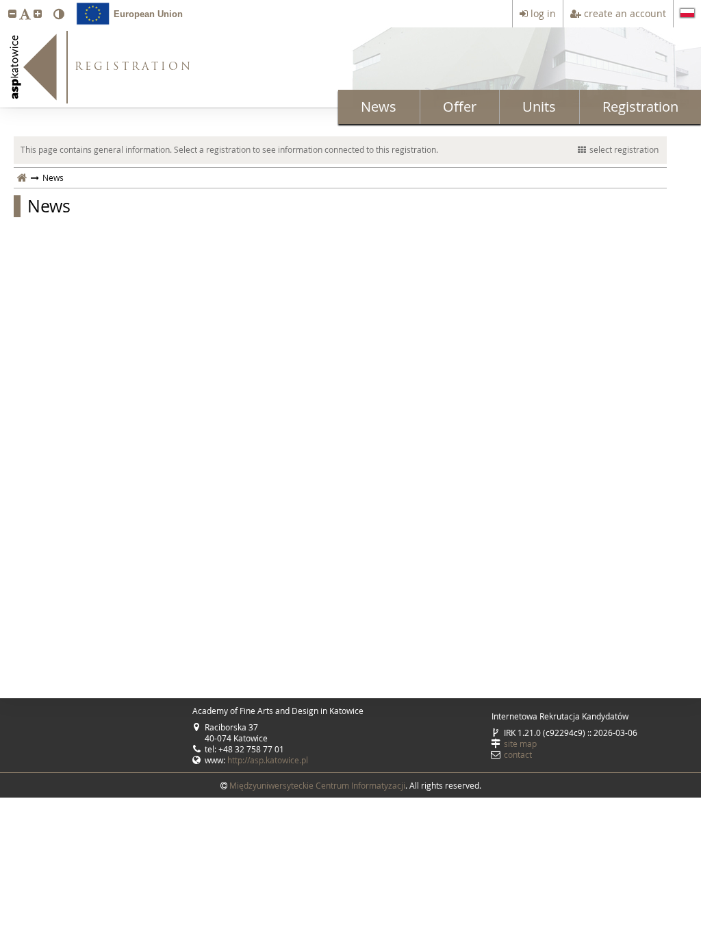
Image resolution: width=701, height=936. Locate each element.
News (378, 106)
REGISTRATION (134, 67)
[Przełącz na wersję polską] (687, 14)
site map (520, 743)
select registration (624, 149)
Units (539, 106)
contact (518, 754)
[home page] (22, 177)
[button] (12, 13)
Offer (459, 106)
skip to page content (3, 3)
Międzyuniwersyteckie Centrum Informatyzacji (317, 785)
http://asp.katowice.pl (267, 759)
